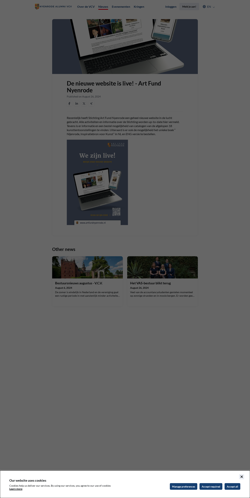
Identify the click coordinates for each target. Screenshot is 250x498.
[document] (125, 484)
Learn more (15, 488)
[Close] (241, 476)
